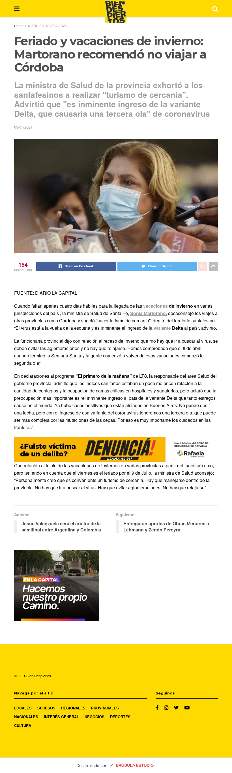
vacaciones (155, 306)
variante (162, 328)
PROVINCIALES (105, 708)
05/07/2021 (23, 127)
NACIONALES (26, 716)
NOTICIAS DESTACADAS (48, 25)
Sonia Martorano (148, 313)
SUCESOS (46, 708)
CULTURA (22, 725)
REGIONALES (73, 708)
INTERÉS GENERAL (61, 716)
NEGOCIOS (94, 716)
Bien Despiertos (38, 675)
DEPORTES (120, 716)
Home (18, 25)
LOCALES (23, 708)
